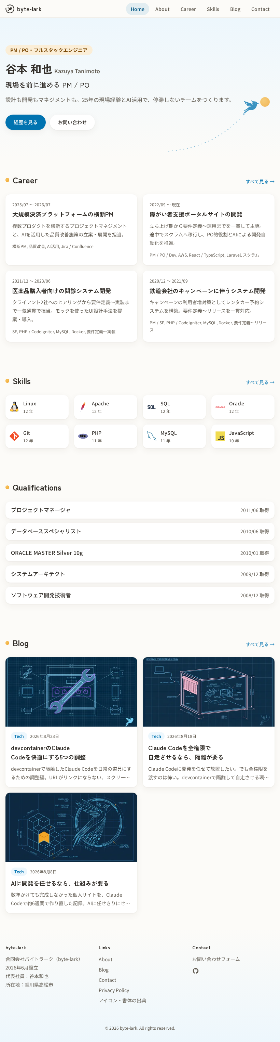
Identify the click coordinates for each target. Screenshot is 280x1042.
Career (188, 8)
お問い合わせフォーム (216, 958)
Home (137, 8)
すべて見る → (260, 181)
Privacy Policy (114, 990)
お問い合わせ (72, 122)
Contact (260, 8)
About (162, 8)
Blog (235, 8)
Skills (213, 8)
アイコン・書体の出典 (122, 1000)
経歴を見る (26, 122)
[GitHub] (195, 970)
